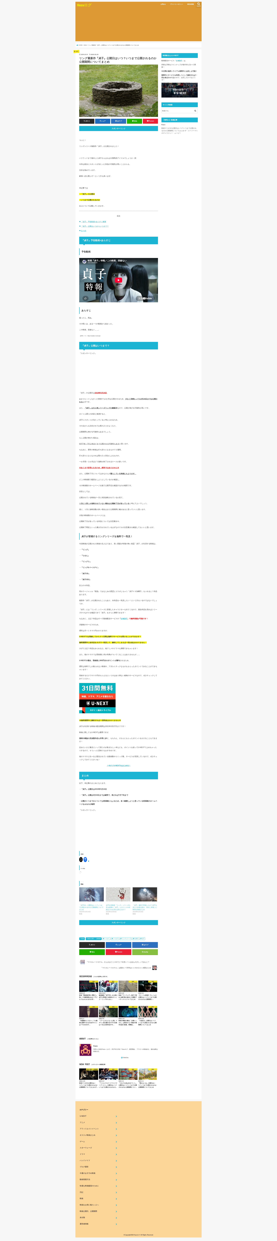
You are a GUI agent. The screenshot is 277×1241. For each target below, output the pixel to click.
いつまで (115, 938)
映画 (82, 938)
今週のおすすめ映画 (87, 1173)
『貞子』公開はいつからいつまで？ (95, 226)
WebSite (125, 1057)
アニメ (82, 1122)
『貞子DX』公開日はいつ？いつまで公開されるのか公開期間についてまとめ (91, 907)
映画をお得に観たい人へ (89, 1205)
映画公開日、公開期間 (94, 938)
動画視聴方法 (85, 1179)
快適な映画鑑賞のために (89, 1186)
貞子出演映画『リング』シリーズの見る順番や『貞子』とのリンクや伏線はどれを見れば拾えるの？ (118, 907)
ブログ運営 (84, 1167)
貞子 (143, 938)
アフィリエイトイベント (89, 1129)
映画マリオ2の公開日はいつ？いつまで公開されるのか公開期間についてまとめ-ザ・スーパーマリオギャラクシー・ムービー (179, 130)
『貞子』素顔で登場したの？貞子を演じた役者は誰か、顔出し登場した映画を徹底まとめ (145, 907)
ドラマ (82, 1154)
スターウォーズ (86, 1148)
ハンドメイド (85, 1160)
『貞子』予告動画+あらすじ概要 (93, 222)
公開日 (136, 938)
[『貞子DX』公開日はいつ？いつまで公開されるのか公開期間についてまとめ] (91, 894)
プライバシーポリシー (176, 4)
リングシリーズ (126, 938)
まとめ (83, 231)
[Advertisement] (138, 25)
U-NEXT (124, 619)
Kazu (95, 1046)
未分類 (82, 1217)
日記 (81, 1192)
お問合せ (163, 4)
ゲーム (82, 1141)
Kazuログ (84, 5)
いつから (107, 938)
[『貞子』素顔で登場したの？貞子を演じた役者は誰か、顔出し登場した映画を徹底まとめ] (145, 894)
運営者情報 (190, 4)
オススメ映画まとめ (87, 1135)
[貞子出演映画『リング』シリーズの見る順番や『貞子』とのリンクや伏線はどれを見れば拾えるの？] (118, 894)
